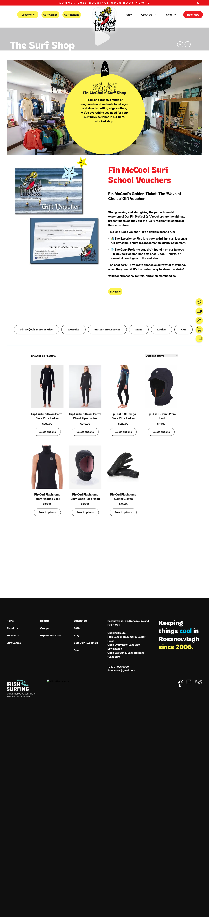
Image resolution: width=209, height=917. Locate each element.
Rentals (44, 620)
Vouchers (199, 338)
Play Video (180, 44)
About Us (146, 14)
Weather (199, 320)
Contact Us (80, 620)
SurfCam (199, 311)
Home (10, 620)
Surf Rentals (71, 14)
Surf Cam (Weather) (86, 642)
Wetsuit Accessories (107, 329)
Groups (44, 628)
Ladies (161, 329)
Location (199, 302)
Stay (129, 14)
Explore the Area (50, 635)
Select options (47, 431)
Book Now (193, 14)
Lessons (26, 14)
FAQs (77, 628)
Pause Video (188, 44)
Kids (183, 329)
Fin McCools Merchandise (36, 329)
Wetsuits (73, 329)
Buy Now (115, 291)
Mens (138, 329)
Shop (169, 14)
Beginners (13, 635)
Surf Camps (50, 14)
